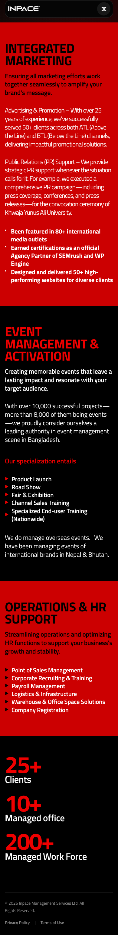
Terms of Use (52, 923)
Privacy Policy (17, 923)
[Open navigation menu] (103, 8)
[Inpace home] (24, 8)
